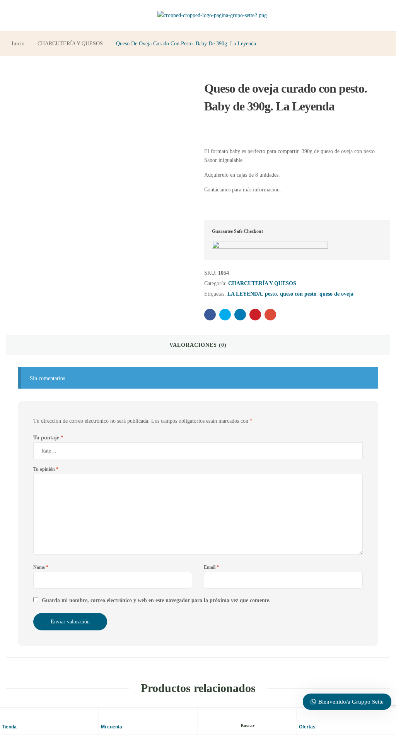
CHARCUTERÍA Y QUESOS (70, 43)
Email (211, 567)
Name (40, 567)
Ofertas (307, 727)
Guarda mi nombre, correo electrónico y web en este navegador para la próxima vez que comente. (156, 600)
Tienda (9, 727)
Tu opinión (45, 469)
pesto (271, 294)
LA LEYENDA (244, 294)
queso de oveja (336, 294)
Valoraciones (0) (198, 345)
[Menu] (15, 16)
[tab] (198, 345)
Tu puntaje (48, 438)
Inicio (18, 43)
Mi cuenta (111, 727)
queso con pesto (298, 294)
